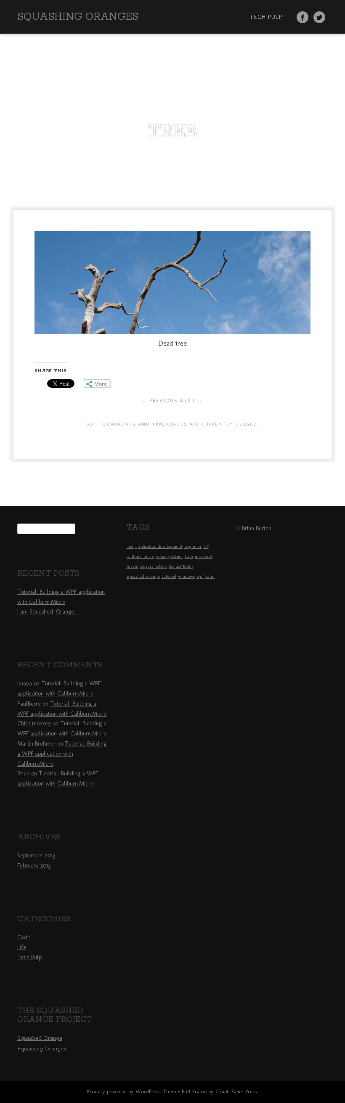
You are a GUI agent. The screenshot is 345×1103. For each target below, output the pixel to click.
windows (186, 576)
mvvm (132, 566)
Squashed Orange (39, 1038)
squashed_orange (143, 576)
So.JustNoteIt (181, 566)
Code (23, 937)
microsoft (203, 556)
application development (159, 546)
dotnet (176, 556)
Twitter (319, 17)
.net (130, 546)
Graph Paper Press (236, 1091)
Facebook (302, 17)
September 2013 (36, 855)
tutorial (169, 576)
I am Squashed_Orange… (48, 611)
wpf (200, 576)
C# (206, 546)
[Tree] (172, 332)
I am (189, 556)
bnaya (24, 683)
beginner (193, 546)
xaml (210, 576)
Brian (23, 773)
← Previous (159, 401)
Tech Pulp (265, 17)
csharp (162, 556)
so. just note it (153, 566)
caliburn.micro (140, 556)
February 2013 (33, 865)
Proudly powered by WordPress (123, 1091)
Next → (192, 401)
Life (21, 947)
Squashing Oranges (77, 17)
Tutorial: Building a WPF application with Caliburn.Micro (61, 753)
